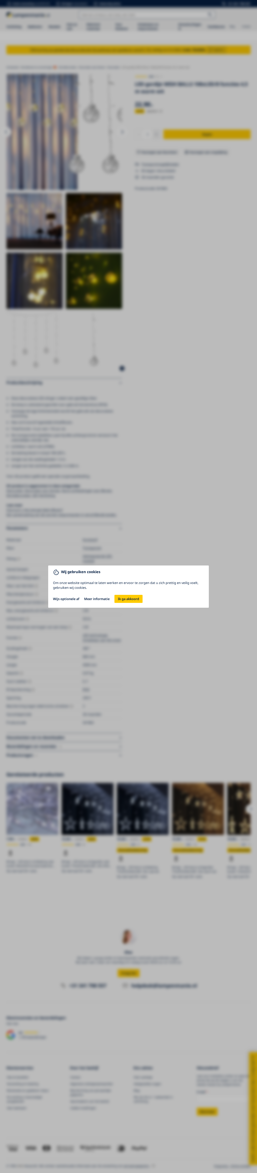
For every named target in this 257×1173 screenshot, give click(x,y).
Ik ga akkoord (128, 599)
